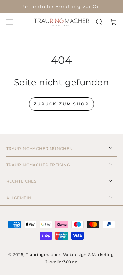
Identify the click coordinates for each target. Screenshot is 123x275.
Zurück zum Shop (61, 103)
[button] (99, 22)
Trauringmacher (43, 254)
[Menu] (9, 22)
